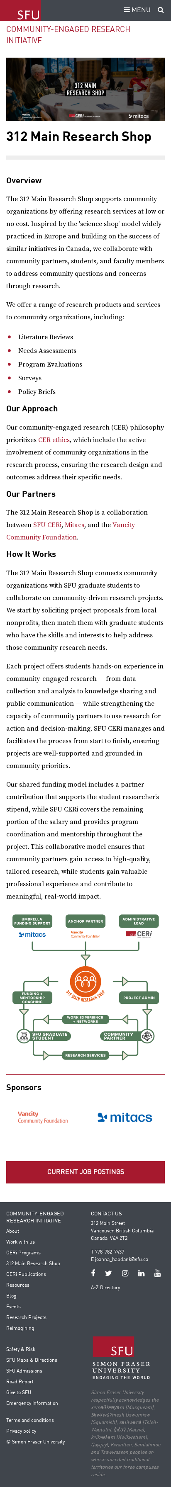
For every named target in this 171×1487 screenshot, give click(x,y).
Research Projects (26, 1317)
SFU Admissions (24, 1371)
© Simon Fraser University (35, 1442)
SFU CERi (47, 525)
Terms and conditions (30, 1420)
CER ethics (54, 440)
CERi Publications (26, 1274)
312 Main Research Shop (33, 1263)
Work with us (20, 1242)
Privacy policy (21, 1431)
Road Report (20, 1382)
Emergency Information (32, 1403)
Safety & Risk (20, 1349)
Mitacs (74, 525)
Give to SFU (18, 1392)
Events (13, 1307)
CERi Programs (23, 1253)
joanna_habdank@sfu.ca (121, 1259)
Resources (17, 1285)
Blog (11, 1296)
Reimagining (20, 1328)
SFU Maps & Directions (31, 1360)
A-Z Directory (105, 1287)
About (12, 1231)
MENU (140, 10)
